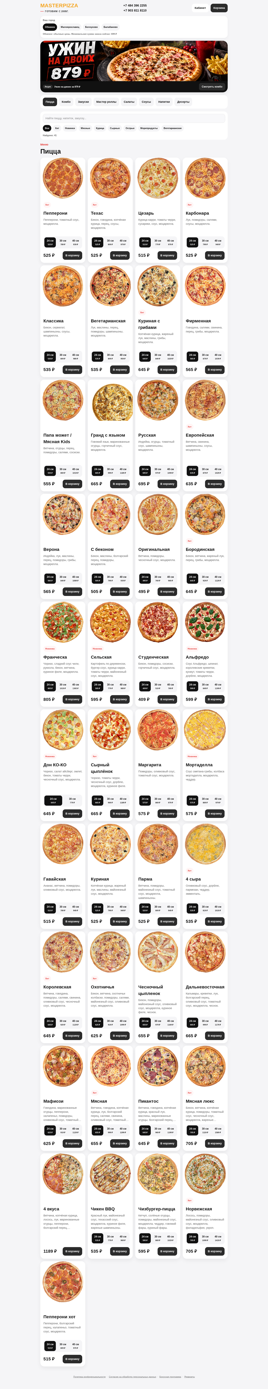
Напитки (164, 101)
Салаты (129, 101)
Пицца (50, 101)
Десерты (183, 101)
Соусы (146, 101)
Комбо (66, 101)
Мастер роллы (106, 101)
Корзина (219, 7)
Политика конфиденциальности (89, 1376)
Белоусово (91, 27)
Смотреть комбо (212, 86)
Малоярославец (70, 27)
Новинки (70, 128)
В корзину (72, 255)
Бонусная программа (170, 1376)
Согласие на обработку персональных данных (132, 1376)
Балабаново (111, 27)
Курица (100, 128)
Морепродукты (149, 128)
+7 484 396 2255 (135, 5)
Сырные (115, 128)
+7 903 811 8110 (135, 10)
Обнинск (50, 27)
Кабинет (200, 7)
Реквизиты (189, 1376)
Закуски (83, 101)
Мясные (85, 128)
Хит (57, 128)
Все (47, 128)
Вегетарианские (173, 128)
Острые (130, 128)
